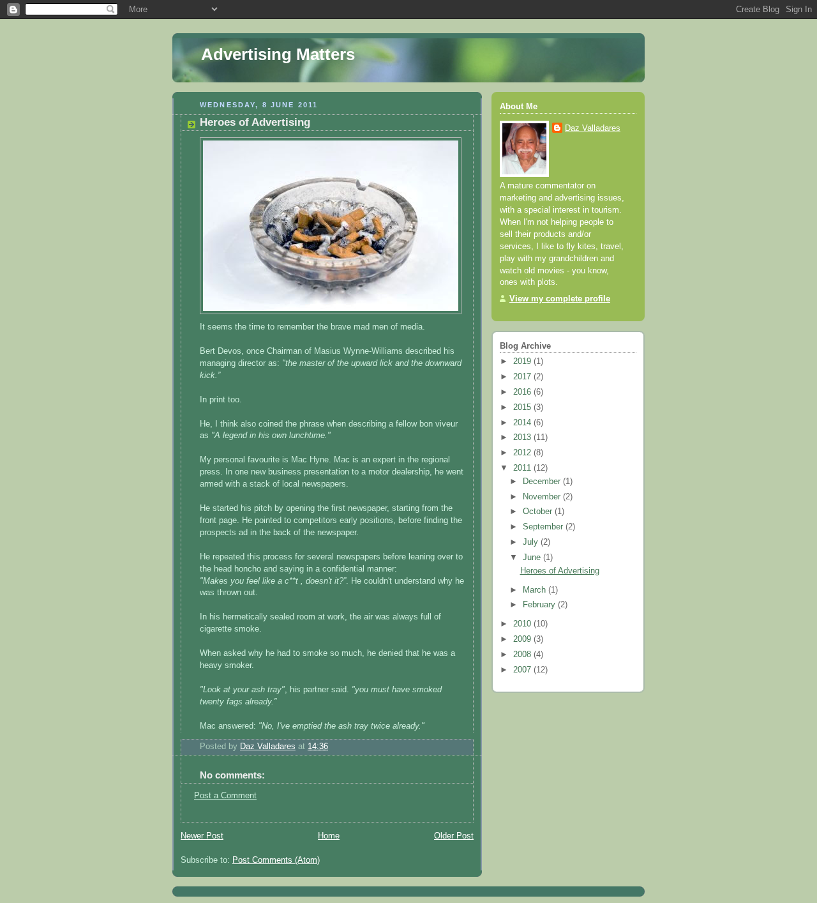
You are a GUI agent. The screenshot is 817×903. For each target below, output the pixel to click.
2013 (523, 437)
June (533, 557)
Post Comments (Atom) (276, 860)
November (543, 496)
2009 (523, 639)
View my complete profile (559, 298)
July (532, 542)
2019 (523, 361)
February (540, 604)
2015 (523, 407)
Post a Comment (225, 795)
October (539, 511)
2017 (523, 376)
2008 (523, 654)
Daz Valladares (592, 128)
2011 (523, 468)
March (535, 590)
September (544, 526)
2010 (523, 623)
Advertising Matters (278, 54)
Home (329, 835)
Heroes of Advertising (559, 570)
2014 (523, 422)
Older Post (454, 835)
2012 (523, 452)
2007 (523, 669)
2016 (523, 392)
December (543, 481)
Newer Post (202, 835)
